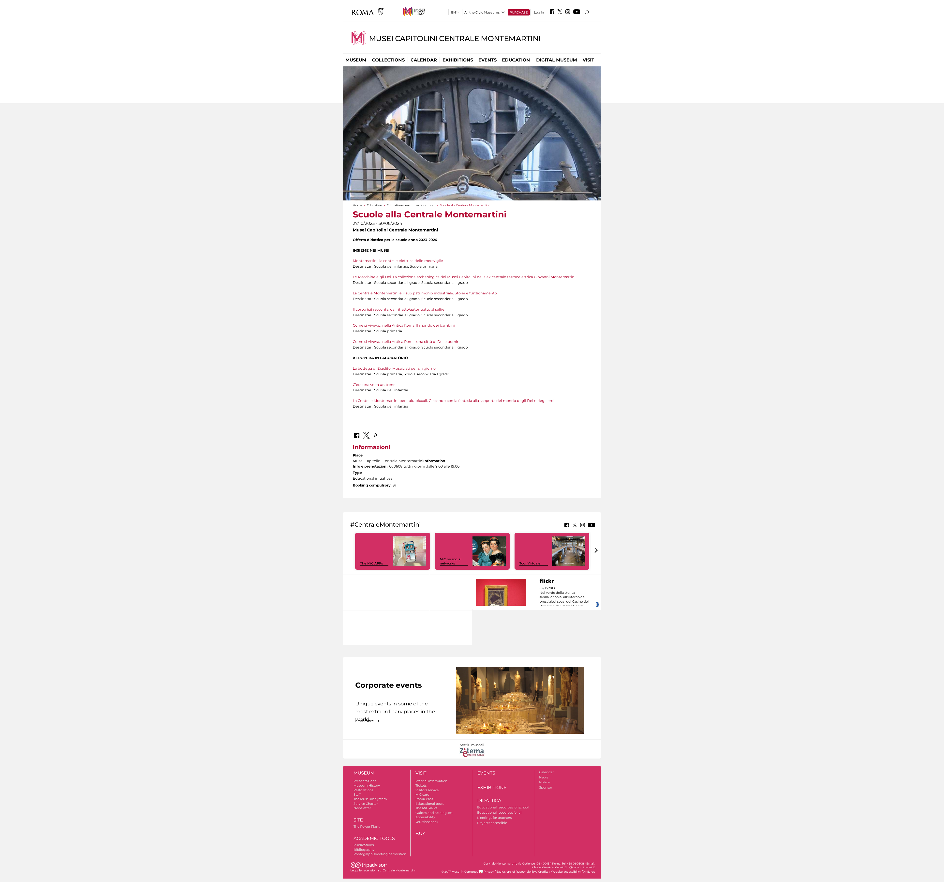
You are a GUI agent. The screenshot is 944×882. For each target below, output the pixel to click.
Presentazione (365, 781)
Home (357, 205)
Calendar (424, 60)
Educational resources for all (499, 812)
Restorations (363, 790)
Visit (588, 60)
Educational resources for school (411, 205)
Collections (388, 60)
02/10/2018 (564, 597)
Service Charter (366, 804)
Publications (364, 845)
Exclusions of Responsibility (516, 871)
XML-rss (589, 871)
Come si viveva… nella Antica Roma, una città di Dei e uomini (406, 341)
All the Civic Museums (482, 12)
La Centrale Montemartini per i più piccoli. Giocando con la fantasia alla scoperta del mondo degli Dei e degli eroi (453, 400)
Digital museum (556, 60)
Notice (544, 782)
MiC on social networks (450, 561)
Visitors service (427, 790)
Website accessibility (566, 871)
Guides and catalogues (433, 813)
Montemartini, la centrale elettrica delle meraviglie (398, 261)
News (543, 777)
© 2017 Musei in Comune (459, 871)
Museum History (367, 785)
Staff (357, 794)
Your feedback (426, 822)
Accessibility (425, 817)
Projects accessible (492, 823)
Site (358, 820)
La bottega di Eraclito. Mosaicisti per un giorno (394, 368)
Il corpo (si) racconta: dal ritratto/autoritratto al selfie (398, 309)
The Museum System (370, 799)
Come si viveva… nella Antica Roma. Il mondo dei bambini (404, 325)
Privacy (489, 871)
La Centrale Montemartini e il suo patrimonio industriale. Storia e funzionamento (425, 293)
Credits (543, 871)
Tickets (421, 785)
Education (516, 60)
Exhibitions (457, 60)
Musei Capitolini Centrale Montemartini (455, 38)
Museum (355, 60)
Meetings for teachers (494, 818)
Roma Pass (424, 799)
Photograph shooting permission (380, 854)
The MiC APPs (371, 563)
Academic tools (374, 838)
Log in (539, 12)
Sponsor (545, 787)
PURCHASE (519, 12)
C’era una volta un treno (374, 384)
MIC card (422, 794)
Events (487, 60)
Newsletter (362, 808)
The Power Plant (367, 826)
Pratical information (431, 781)
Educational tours (429, 804)
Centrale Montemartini (399, 870)
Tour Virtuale (529, 563)
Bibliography (364, 850)
